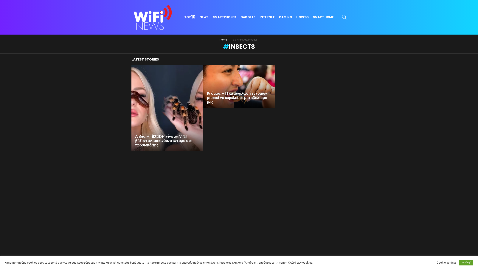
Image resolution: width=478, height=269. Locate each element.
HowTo (302, 17)
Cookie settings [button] (447, 262)
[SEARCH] (344, 17)
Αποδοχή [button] (466, 262)
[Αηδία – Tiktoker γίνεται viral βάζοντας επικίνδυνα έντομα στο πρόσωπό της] (167, 108)
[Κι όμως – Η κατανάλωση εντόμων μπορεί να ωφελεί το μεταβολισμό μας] (239, 86)
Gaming (285, 17)
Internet (267, 17)
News (204, 17)
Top (189, 17)
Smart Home (323, 17)
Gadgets (247, 17)
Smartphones (224, 17)
